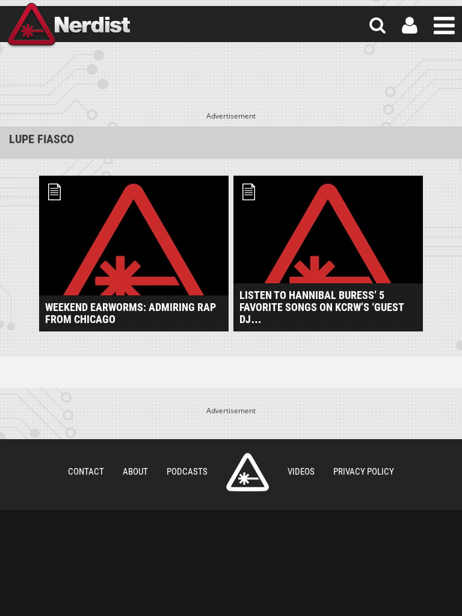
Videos (301, 471)
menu (444, 25)
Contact (86, 471)
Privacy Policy (363, 471)
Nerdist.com (247, 472)
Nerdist (68, 25)
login (409, 25)
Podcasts (187, 471)
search (377, 25)
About (135, 471)
